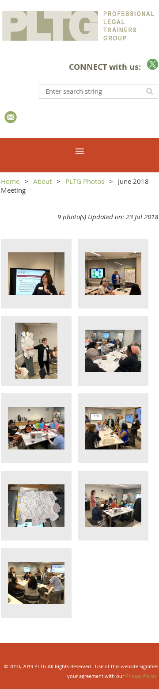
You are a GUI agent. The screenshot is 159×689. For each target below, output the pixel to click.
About (42, 181)
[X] (152, 64)
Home (10, 181)
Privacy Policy (141, 676)
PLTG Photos (84, 181)
